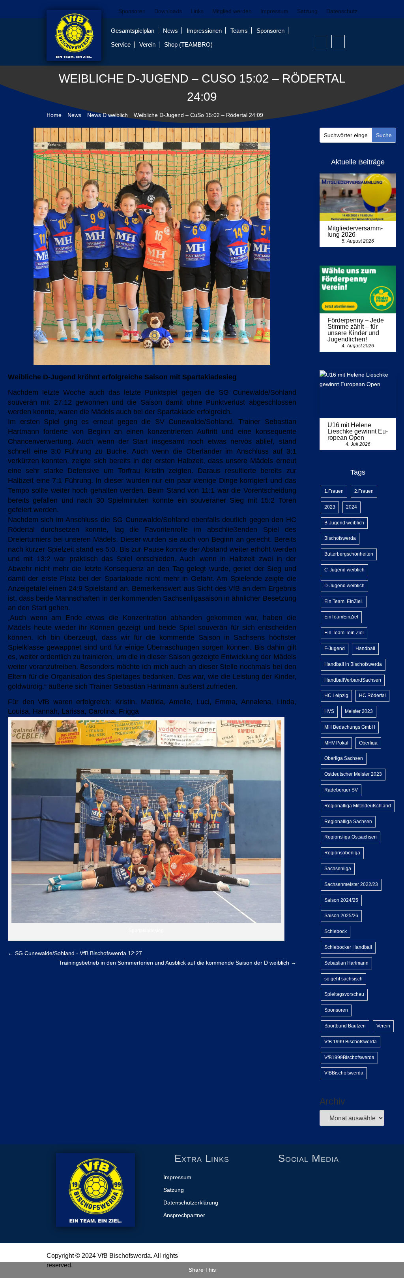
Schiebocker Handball (348, 947)
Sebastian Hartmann (346, 963)
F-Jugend (334, 648)
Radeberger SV (341, 790)
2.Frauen (364, 491)
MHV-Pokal (336, 743)
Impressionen (204, 30)
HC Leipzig (336, 695)
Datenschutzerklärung (190, 1203)
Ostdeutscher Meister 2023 (353, 774)
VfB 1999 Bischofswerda (350, 1041)
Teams (239, 30)
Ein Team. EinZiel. (343, 601)
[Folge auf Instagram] (338, 41)
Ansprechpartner (184, 1215)
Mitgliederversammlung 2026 (355, 231)
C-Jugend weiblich (344, 570)
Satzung (307, 11)
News (170, 30)
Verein (147, 44)
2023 (329, 507)
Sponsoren (132, 11)
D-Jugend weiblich (344, 585)
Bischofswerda (340, 538)
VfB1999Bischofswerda (349, 1057)
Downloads (168, 11)
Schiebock (335, 931)
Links (197, 11)
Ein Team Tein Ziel (344, 632)
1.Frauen (334, 491)
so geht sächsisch (343, 979)
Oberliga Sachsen (343, 758)
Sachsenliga (337, 868)
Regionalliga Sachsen (348, 821)
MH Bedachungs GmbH (349, 727)
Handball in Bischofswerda (353, 664)
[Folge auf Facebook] (321, 41)
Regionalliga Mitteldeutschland (357, 806)
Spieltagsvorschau (344, 994)
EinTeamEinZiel (341, 617)
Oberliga (368, 743)
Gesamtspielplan (132, 30)
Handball (365, 648)
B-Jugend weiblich (344, 523)
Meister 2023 (359, 711)
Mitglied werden (232, 11)
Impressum (274, 11)
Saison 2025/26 (341, 915)
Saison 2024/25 (341, 900)
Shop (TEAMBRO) (188, 44)
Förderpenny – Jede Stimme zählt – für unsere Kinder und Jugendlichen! (355, 330)
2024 (351, 507)
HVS (329, 711)
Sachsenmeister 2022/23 (351, 884)
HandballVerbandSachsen (352, 680)
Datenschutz (341, 11)
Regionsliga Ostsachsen (350, 837)
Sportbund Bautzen (345, 1026)
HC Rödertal (372, 695)
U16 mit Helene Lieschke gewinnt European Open (357, 431)
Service (121, 44)
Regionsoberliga (342, 853)
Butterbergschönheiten (348, 554)
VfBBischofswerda (343, 1073)
